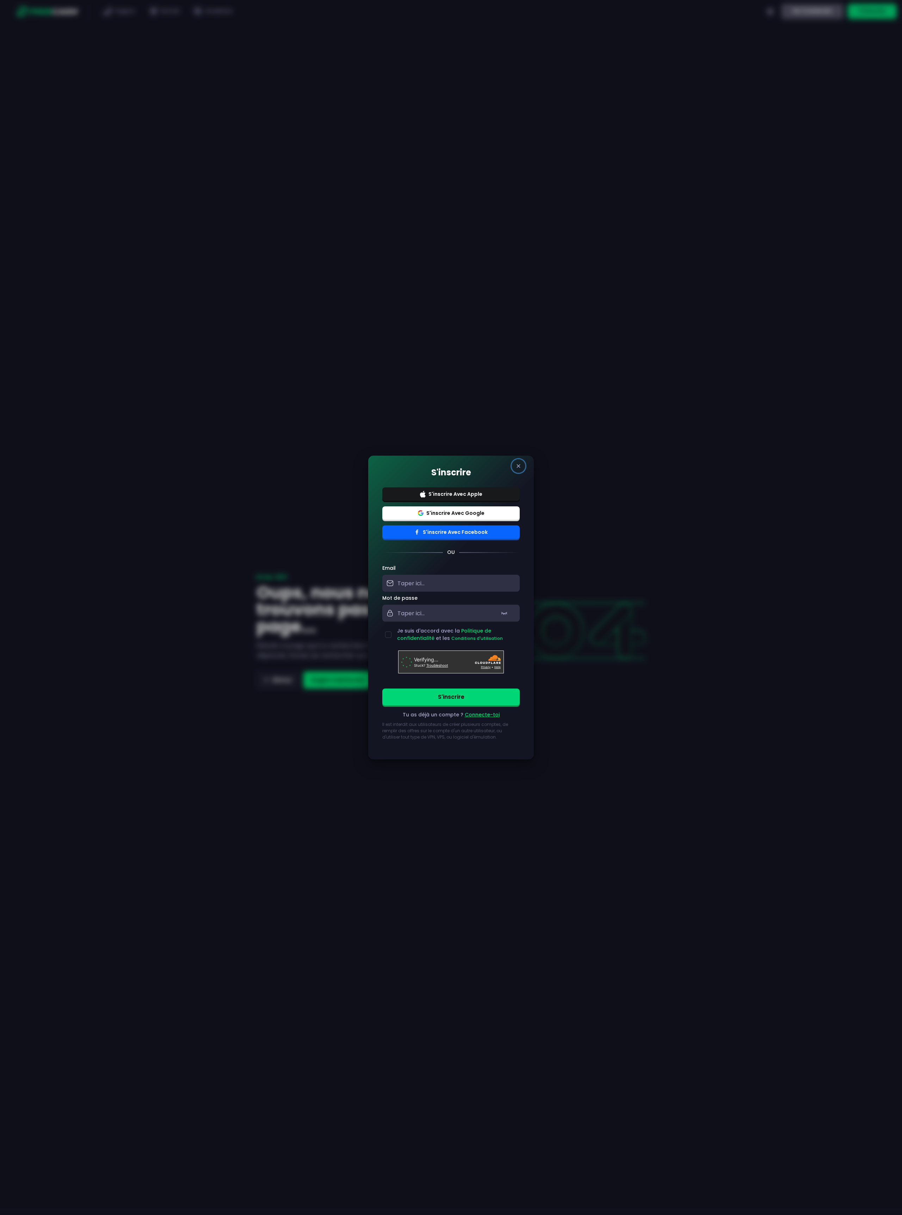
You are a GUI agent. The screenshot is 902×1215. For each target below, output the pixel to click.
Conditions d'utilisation (477, 638)
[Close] (518, 466)
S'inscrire (451, 697)
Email (389, 568)
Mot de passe (400, 598)
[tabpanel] (451, 657)
